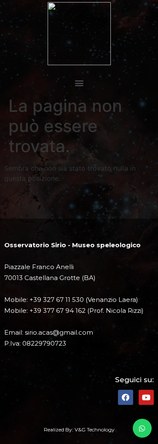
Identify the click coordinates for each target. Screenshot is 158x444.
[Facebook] (125, 397)
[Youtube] (146, 397)
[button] (79, 83)
